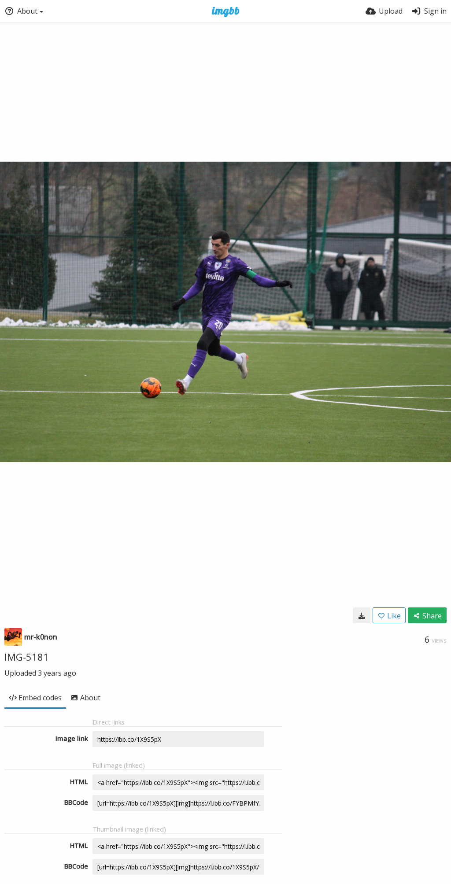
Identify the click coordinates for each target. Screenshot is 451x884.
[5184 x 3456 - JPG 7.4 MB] (361, 615)
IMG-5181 (26, 656)
